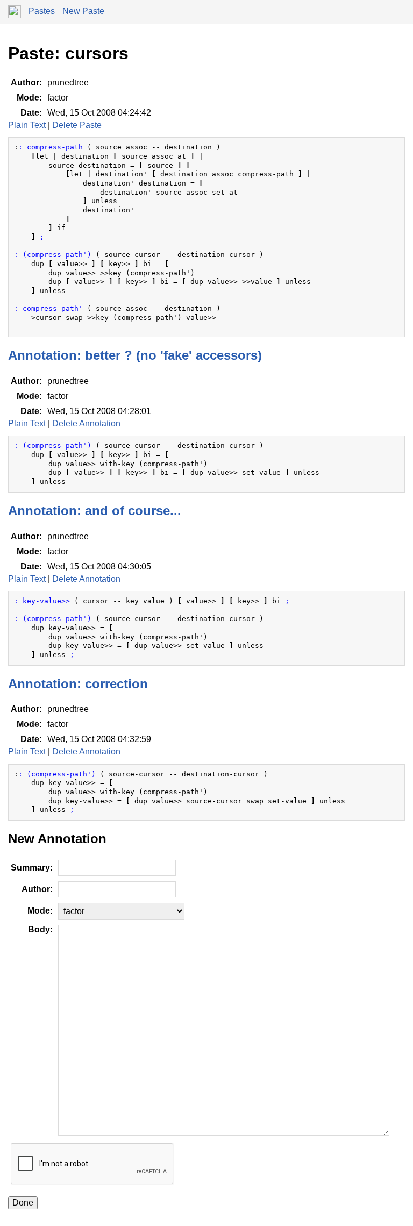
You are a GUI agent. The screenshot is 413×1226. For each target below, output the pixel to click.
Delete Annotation (86, 423)
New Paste (83, 11)
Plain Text (27, 125)
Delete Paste (77, 125)
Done (22, 1202)
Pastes (42, 11)
